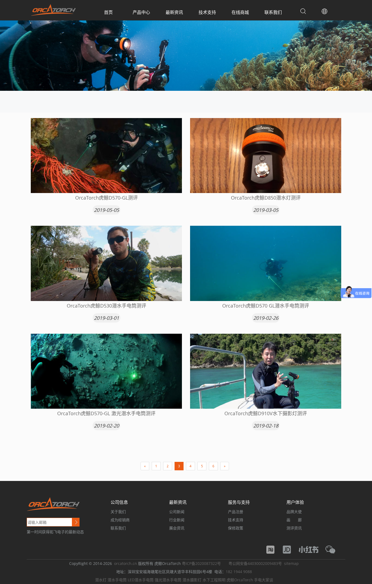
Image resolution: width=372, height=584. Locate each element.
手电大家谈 (263, 579)
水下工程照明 (214, 579)
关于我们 (118, 511)
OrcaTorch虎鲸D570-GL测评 (106, 197)
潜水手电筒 (117, 579)
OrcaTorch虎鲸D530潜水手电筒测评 (106, 305)
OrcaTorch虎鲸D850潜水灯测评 (266, 197)
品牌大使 (294, 511)
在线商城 (240, 12)
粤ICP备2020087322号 (201, 563)
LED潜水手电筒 (141, 579)
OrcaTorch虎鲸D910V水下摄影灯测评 (265, 413)
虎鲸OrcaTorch (240, 579)
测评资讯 (294, 528)
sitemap (291, 563)
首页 (108, 12)
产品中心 (141, 12)
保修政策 (235, 528)
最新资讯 (174, 12)
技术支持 (207, 12)
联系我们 (273, 12)
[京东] (289, 549)
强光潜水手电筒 (168, 579)
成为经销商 (120, 519)
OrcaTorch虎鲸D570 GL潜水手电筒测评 (265, 305)
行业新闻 (176, 519)
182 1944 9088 (239, 571)
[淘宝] (273, 549)
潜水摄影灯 (192, 579)
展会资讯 (176, 528)
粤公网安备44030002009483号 (255, 563)
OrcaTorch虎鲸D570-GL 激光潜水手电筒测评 (106, 413)
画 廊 (294, 519)
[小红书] (311, 549)
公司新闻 (176, 511)
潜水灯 (100, 579)
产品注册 (235, 511)
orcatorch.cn (125, 563)
